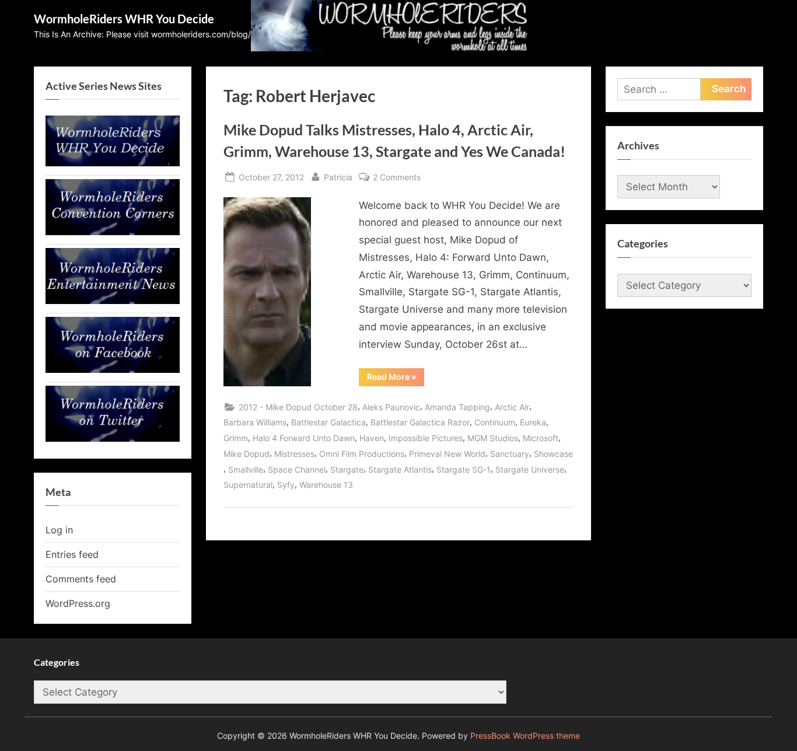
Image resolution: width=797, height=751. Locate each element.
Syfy (286, 485)
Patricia (338, 177)
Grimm (235, 438)
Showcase (553, 454)
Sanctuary (509, 454)
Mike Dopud (246, 454)
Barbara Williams (254, 422)
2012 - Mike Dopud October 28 (298, 407)
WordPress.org (78, 603)
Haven (371, 438)
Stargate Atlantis (400, 469)
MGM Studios (492, 438)
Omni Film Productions (361, 454)
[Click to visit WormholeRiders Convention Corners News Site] (113, 231)
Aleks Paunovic (391, 407)
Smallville (245, 469)
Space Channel (297, 469)
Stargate (346, 469)
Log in (59, 530)
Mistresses (294, 454)
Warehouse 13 (326, 485)
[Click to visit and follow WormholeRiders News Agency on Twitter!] (113, 438)
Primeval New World (447, 454)
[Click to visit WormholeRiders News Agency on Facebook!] (113, 369)
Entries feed (72, 554)
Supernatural (247, 485)
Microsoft (540, 438)
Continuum (494, 422)
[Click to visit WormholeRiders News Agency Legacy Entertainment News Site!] (113, 300)
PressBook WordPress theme (525, 735)
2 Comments (397, 178)
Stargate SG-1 (463, 469)
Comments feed (81, 579)
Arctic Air (512, 407)
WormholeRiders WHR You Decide (124, 19)
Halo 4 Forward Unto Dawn (304, 438)
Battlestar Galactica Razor (420, 422)
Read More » (395, 378)
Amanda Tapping (457, 407)
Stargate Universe (529, 469)
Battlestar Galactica (328, 422)
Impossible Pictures (426, 438)
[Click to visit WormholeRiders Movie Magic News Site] (113, 163)
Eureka (533, 422)
